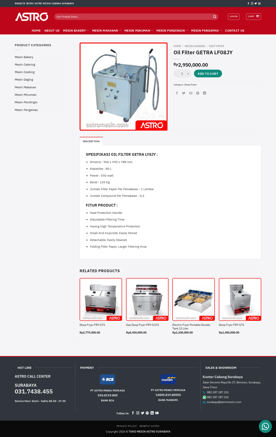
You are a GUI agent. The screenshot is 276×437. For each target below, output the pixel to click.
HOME (36, 30)
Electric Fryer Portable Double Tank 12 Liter (191, 326)
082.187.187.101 (218, 392)
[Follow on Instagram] (252, 3)
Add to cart (208, 74)
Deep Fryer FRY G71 (231, 325)
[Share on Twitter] (184, 93)
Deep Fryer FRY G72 (92, 325)
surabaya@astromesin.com (224, 402)
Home (177, 46)
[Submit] (215, 16)
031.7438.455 (34, 391)
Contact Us (234, 30)
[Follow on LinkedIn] (152, 413)
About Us (51, 30)
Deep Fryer (216, 46)
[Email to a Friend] (191, 93)
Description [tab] (91, 141)
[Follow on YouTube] (157, 413)
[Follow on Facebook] (248, 3)
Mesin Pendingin (170, 30)
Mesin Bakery (74, 30)
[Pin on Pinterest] (198, 93)
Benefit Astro (150, 425)
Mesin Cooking (25, 72)
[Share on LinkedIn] (204, 93)
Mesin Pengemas (205, 30)
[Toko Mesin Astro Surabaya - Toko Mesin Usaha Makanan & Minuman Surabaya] (31, 17)
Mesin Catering (25, 64)
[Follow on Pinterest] (147, 413)
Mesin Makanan (105, 30)
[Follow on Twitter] (256, 3)
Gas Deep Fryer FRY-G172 (142, 325)
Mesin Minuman (137, 30)
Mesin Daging (24, 79)
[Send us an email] (259, 3)
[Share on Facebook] (177, 93)
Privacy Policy (127, 425)
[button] (253, 17)
